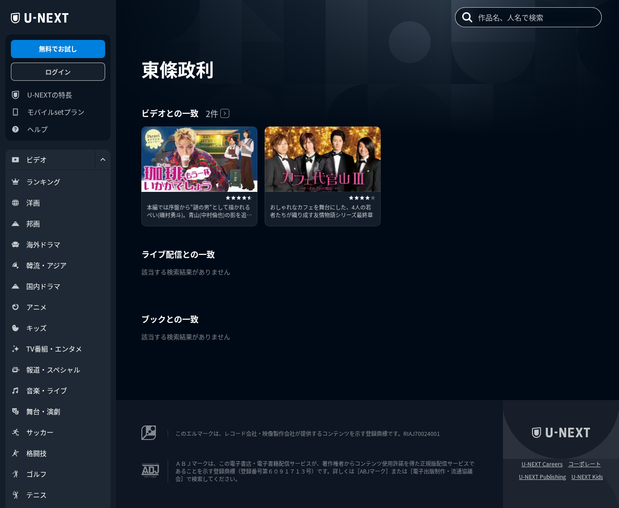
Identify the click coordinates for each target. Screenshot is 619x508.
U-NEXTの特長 (49, 94)
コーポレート (584, 464)
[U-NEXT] (39, 18)
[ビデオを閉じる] (103, 160)
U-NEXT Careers (542, 464)
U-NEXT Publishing (542, 476)
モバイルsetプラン (55, 112)
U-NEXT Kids (587, 476)
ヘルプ (37, 129)
